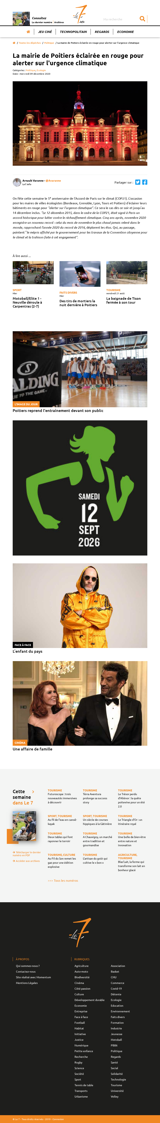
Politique (49, 42)
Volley (114, 1096)
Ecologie (41, 70)
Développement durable (90, 1000)
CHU (113, 977)
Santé (114, 1062)
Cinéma (79, 983)
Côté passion (82, 988)
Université (117, 1090)
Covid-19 (116, 988)
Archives (59, 22)
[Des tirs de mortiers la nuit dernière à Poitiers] (80, 274)
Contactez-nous (26, 971)
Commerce (117, 983)
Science (79, 1068)
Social (114, 1068)
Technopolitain (73, 32)
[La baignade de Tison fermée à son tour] (126, 272)
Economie (125, 32)
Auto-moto (81, 971)
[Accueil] (28, 32)
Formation (117, 1022)
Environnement (120, 1011)
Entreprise (81, 1011)
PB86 (114, 1045)
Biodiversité (82, 977)
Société (79, 1073)
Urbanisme (81, 1096)
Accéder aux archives (28, 860)
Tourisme (113, 290)
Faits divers (68, 292)
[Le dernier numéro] (22, 18)
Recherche (81, 1056)
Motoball (116, 1039)
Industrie (116, 1028)
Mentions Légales (27, 983)
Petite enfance (84, 1051)
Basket (115, 971)
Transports (81, 1090)
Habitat (79, 1028)
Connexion (58, 1119)
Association (118, 965)
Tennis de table (84, 1085)
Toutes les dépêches (30, 42)
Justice (79, 1039)
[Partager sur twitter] (136, 182)
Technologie (118, 1079)
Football (80, 1022)
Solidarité (117, 1073)
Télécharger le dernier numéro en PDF (27, 854)
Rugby (78, 1062)
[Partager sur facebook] (143, 182)
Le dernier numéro (42, 22)
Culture (79, 994)
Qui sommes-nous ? (28, 965)
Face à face (81, 1017)
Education (117, 1005)
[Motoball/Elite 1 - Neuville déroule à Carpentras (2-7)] (33, 272)
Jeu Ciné (45, 32)
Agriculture (82, 965)
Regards (102, 32)
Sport (17, 290)
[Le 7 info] (80, 14)
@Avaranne (53, 180)
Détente (116, 994)
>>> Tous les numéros (63, 880)
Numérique (81, 1045)
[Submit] (142, 19)
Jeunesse (116, 1034)
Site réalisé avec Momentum (33, 977)
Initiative (80, 1034)
